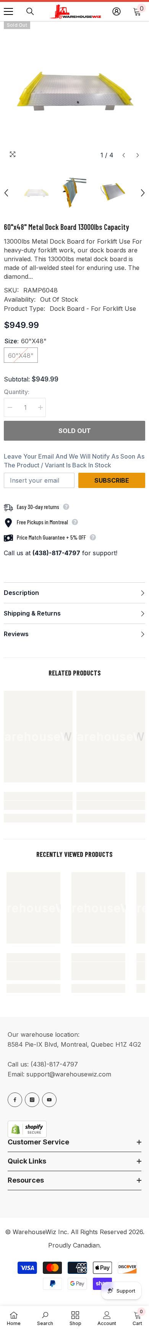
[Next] (137, 155)
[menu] (8, 11)
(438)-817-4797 (54, 1064)
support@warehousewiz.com (68, 1074)
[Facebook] (15, 1099)
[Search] (30, 11)
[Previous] (123, 155)
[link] (38, 805)
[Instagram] (32, 1099)
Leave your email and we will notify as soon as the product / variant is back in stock (74, 460)
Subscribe (111, 480)
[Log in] (116, 11)
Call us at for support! (60, 553)
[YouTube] (49, 1099)
